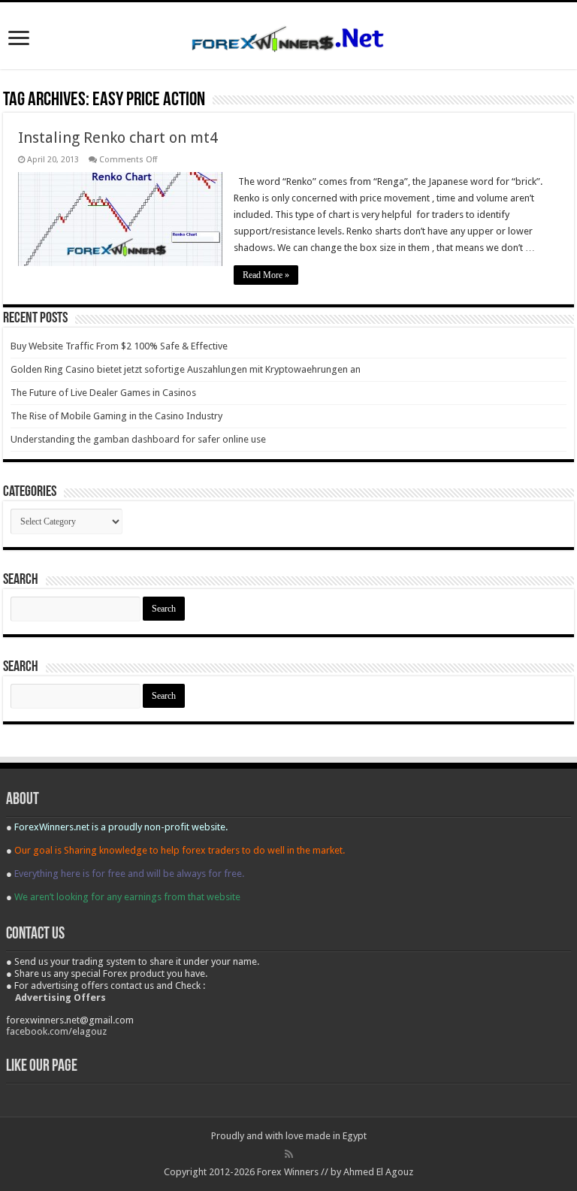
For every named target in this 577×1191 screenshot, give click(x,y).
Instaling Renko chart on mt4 (118, 137)
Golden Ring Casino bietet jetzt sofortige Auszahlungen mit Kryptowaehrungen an (186, 369)
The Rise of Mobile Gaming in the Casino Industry (116, 416)
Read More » (266, 275)
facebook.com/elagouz (56, 1031)
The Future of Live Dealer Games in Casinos (103, 392)
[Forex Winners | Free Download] (288, 35)
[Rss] (289, 1154)
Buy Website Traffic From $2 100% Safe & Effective (119, 346)
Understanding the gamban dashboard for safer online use (138, 439)
